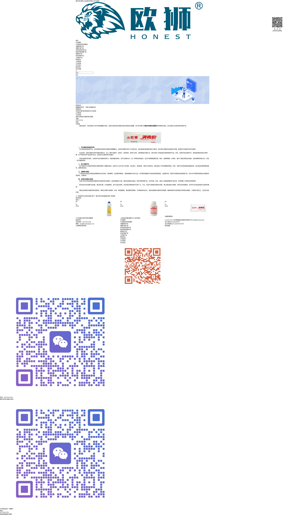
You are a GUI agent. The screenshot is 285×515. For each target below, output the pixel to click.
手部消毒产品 (80, 56)
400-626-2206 (4, 512)
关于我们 (78, 65)
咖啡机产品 (79, 54)
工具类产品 (79, 57)
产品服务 (78, 42)
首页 (77, 40)
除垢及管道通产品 (81, 52)
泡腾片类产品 (80, 48)
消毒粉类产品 (80, 46)
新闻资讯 (78, 59)
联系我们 (78, 67)
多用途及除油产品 (81, 50)
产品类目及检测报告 (82, 44)
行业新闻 (78, 63)
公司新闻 (78, 61)
